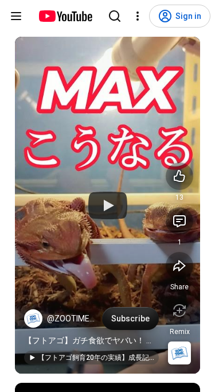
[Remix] (179, 310)
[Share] (179, 266)
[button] (33, 318)
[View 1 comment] (179, 221)
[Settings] (137, 16)
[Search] (115, 16)
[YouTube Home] (65, 16)
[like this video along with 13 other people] (179, 176)
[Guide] (16, 16)
